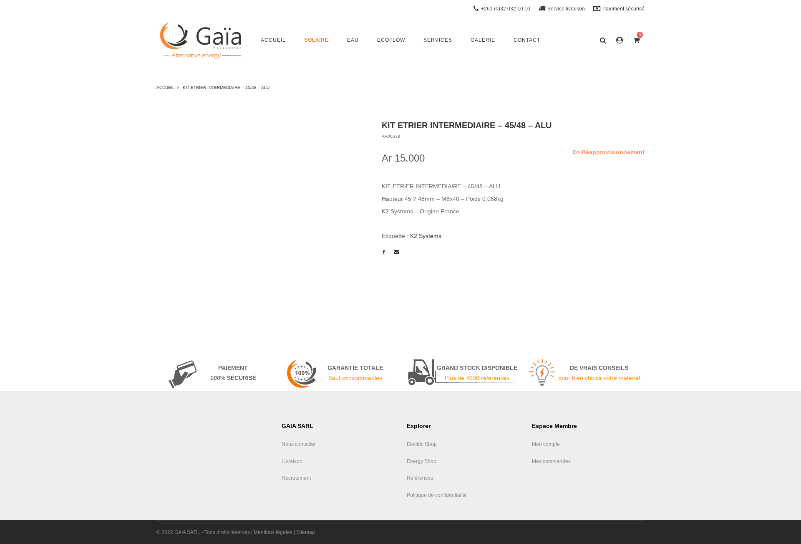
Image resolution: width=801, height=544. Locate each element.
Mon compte (546, 444)
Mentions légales (273, 532)
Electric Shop (422, 444)
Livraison (292, 461)
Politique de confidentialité (437, 495)
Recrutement (296, 478)
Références (420, 478)
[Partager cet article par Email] (396, 252)
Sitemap (305, 532)
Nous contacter (299, 444)
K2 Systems (425, 236)
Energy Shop (421, 461)
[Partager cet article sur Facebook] (384, 252)
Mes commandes (551, 461)
